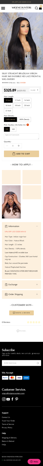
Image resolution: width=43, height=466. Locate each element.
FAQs (4, 445)
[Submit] (37, 363)
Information (13, 226)
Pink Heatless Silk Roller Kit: (15, 125)
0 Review (12, 83)
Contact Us (6, 417)
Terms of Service (8, 424)
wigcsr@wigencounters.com (13, 393)
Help (4, 433)
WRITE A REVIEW (22, 313)
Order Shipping (15, 294)
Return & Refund (8, 441)
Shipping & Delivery (9, 438)
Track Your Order (8, 421)
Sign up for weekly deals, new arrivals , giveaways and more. (21, 354)
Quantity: (7, 142)
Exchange (12, 284)
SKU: (21, 83)
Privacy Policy (7, 428)
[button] (39, 41)
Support (5, 413)
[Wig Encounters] (21, 8)
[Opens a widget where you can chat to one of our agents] (34, 462)
